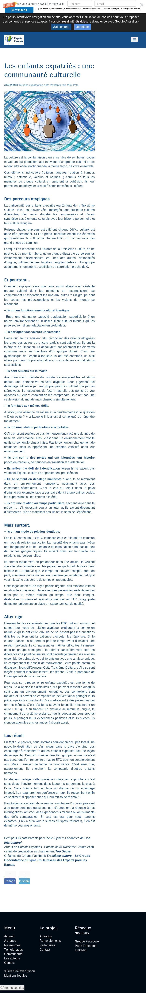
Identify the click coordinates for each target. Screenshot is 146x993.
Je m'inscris (19, 10)
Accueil (9, 936)
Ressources (12, 945)
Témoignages (13, 949)
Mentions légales (15, 975)
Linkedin (80, 950)
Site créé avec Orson (20, 971)
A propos (10, 940)
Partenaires (47, 945)
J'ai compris (61, 26)
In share (24, 881)
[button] (73, 6)
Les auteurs (12, 958)
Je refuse (82, 26)
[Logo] (14, 39)
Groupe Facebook (87, 941)
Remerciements (50, 940)
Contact (9, 962)
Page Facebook (85, 945)
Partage (10, 881)
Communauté (13, 954)
